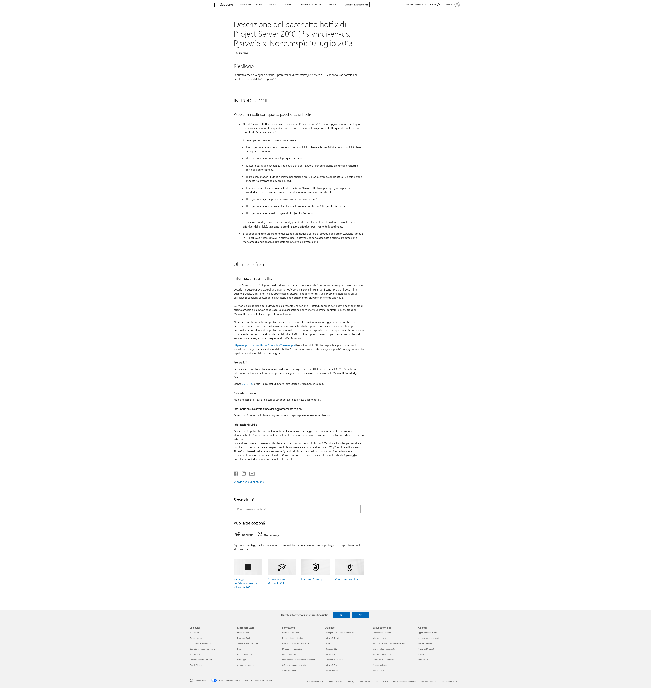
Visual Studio (378, 670)
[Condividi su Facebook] (236, 473)
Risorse (332, 4)
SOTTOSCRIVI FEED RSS (250, 482)
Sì (341, 615)
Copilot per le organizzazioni (201, 643)
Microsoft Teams (332, 665)
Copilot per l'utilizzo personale (202, 649)
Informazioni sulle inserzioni (404, 681)
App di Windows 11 (198, 665)
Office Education (289, 654)
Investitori (422, 654)
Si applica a (242, 53)
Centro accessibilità (346, 579)
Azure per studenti (290, 670)
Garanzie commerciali (246, 665)
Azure (328, 643)
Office (259, 4)
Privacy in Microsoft (426, 649)
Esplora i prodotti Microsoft (201, 659)
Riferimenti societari (315, 681)
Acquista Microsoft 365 (356, 4)
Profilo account (243, 632)
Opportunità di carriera (427, 632)
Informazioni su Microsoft (428, 638)
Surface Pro (194, 632)
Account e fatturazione (312, 4)
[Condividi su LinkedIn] (242, 473)
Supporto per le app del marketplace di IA (390, 643)
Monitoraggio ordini (245, 654)
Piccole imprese (332, 670)
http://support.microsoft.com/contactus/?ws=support (265, 345)
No (360, 615)
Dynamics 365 (331, 649)
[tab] (245, 534)
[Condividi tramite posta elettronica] (250, 473)
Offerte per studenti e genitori (294, 665)
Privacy (351, 681)
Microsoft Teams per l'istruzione (295, 643)
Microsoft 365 (244, 4)
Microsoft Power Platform (383, 659)
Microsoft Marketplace (382, 654)
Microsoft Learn (379, 638)
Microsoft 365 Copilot (334, 659)
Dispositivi (288, 4)
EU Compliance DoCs (429, 681)
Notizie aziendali (425, 643)
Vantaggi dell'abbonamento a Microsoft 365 (245, 583)
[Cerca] (356, 509)
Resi (239, 649)
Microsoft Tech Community (384, 649)
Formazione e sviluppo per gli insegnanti (298, 659)
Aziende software (380, 665)
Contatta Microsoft (336, 681)
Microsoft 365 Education (292, 649)
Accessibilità (423, 659)
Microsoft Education (290, 632)
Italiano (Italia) (201, 680)
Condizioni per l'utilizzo (368, 681)
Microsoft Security (312, 579)
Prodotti (272, 4)
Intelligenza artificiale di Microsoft (340, 632)
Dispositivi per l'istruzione (293, 638)
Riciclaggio (241, 659)
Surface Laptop (196, 638)
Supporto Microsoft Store (247, 643)
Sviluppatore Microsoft (382, 632)
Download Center (244, 638)
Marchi (385, 681)
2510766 (247, 383)
